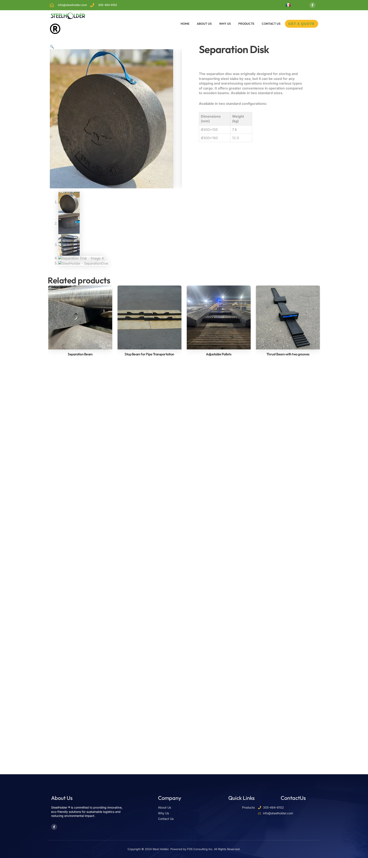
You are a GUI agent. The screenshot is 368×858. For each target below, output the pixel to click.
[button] (52, 47)
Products (246, 24)
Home (185, 24)
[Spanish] (288, 5)
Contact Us (271, 24)
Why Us (225, 24)
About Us (204, 24)
